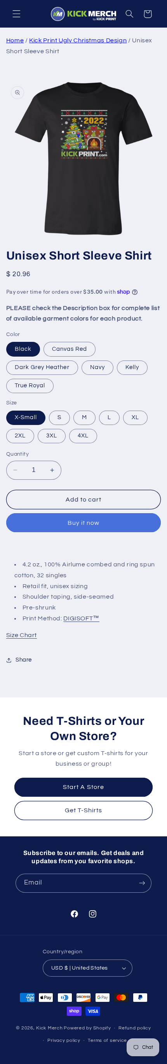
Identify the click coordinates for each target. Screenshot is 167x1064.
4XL (83, 436)
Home (15, 40)
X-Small (26, 417)
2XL (20, 436)
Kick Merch (49, 1028)
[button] (16, 14)
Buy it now (84, 523)
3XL (51, 436)
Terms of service (107, 1040)
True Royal (30, 385)
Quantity (17, 454)
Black (23, 349)
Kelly (132, 367)
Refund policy (134, 1028)
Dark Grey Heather (42, 367)
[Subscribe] (142, 883)
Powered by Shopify (87, 1028)
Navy (97, 367)
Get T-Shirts (84, 810)
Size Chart (21, 635)
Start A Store (83, 787)
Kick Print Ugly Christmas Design (78, 40)
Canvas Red (69, 349)
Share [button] (24, 660)
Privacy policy (63, 1040)
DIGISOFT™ (81, 618)
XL (135, 417)
